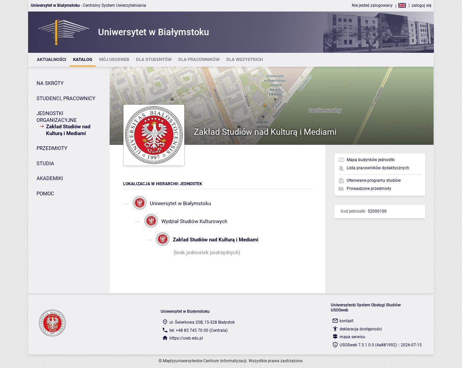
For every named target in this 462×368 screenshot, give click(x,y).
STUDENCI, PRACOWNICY (66, 98)
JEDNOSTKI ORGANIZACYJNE (57, 116)
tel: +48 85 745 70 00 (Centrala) (198, 330)
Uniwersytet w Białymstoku (180, 203)
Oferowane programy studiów (374, 180)
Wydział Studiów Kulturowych (194, 221)
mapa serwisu (352, 336)
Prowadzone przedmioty (369, 188)
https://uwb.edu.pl (186, 338)
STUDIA (45, 163)
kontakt (346, 321)
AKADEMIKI (50, 178)
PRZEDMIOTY (52, 148)
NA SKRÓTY (50, 83)
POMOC (45, 194)
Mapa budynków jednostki (371, 159)
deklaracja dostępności (361, 329)
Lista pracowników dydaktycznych (378, 168)
